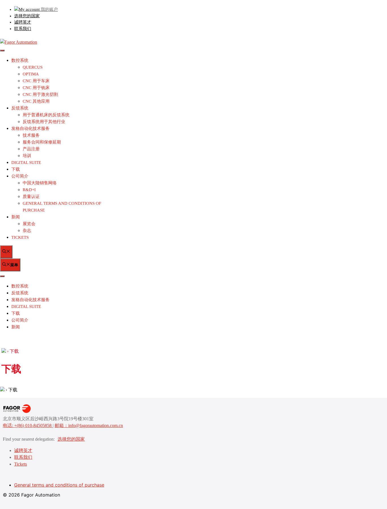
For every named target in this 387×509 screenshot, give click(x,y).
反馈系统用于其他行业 (44, 121)
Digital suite (26, 162)
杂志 (27, 230)
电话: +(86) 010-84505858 (28, 425)
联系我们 (22, 28)
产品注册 (31, 149)
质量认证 (31, 196)
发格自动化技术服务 (30, 128)
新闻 (15, 217)
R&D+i (29, 189)
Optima (31, 74)
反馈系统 (19, 108)
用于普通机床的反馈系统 (46, 115)
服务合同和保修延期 (42, 142)
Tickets (20, 237)
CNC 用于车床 (36, 81)
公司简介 (19, 176)
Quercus (32, 67)
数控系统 (19, 60)
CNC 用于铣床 (36, 87)
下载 (15, 169)
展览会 (29, 223)
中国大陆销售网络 (40, 183)
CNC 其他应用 (36, 101)
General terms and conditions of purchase (59, 485)
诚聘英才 (22, 22)
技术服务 (31, 135)
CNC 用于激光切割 (40, 94)
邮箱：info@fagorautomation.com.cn (89, 425)
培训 (27, 155)
